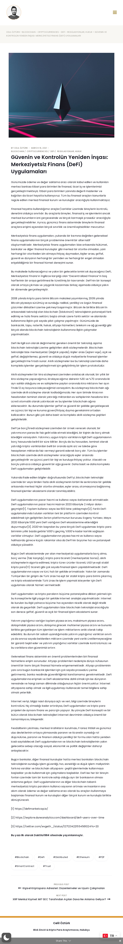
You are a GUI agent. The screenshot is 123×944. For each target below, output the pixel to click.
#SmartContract (24, 866)
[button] (6, 937)
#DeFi (41, 857)
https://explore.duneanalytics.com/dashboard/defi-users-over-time (59, 817)
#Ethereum (83, 857)
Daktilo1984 (41, 835)
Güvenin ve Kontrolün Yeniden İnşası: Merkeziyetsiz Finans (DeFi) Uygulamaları (59, 164)
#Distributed (60, 857)
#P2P (101, 857)
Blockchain (29, 32)
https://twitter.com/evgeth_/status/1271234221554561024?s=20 (57, 826)
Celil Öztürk (13, 32)
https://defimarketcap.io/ (31, 809)
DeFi (63, 32)
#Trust (47, 866)
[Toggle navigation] (115, 12)
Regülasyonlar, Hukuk (79, 32)
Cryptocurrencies (48, 32)
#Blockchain (22, 857)
